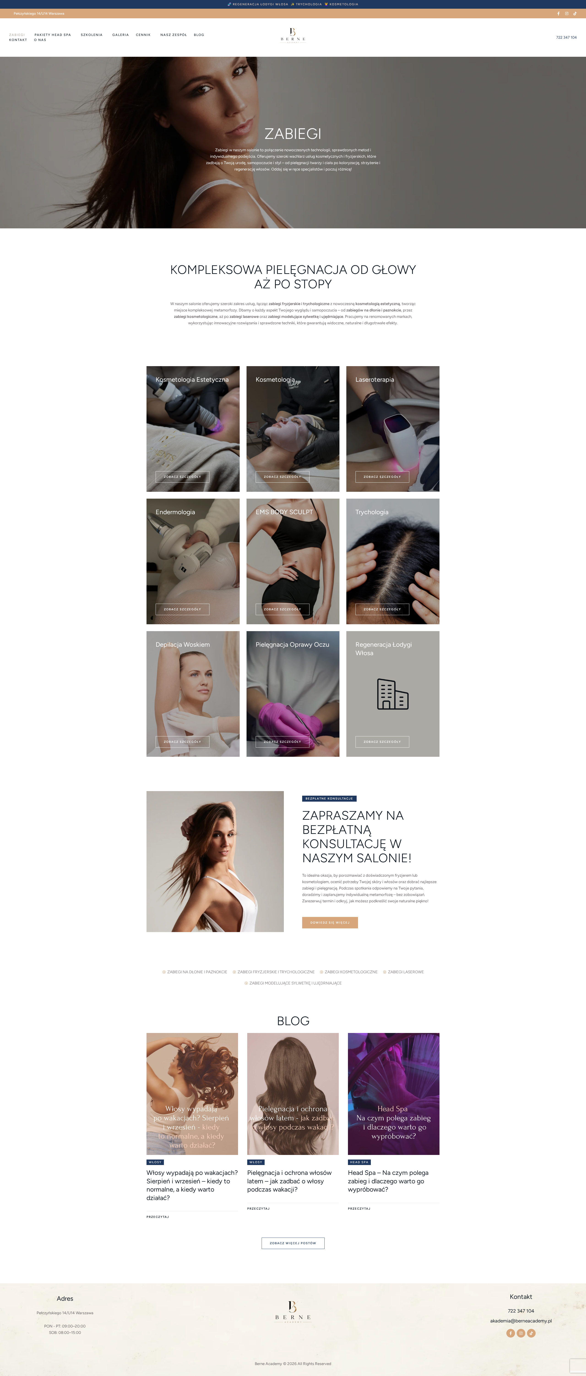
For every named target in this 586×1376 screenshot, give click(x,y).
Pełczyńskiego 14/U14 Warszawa (65, 1313)
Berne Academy (268, 1363)
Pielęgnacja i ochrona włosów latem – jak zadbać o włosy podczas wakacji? (289, 1181)
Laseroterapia (374, 379)
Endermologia (175, 512)
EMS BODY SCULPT (284, 512)
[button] (258, 4)
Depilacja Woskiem (183, 644)
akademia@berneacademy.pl (521, 1321)
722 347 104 (521, 1311)
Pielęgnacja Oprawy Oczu (292, 644)
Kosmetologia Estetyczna (192, 379)
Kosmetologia (275, 379)
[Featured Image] (192, 1094)
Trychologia (371, 512)
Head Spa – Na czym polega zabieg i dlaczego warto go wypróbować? (388, 1181)
